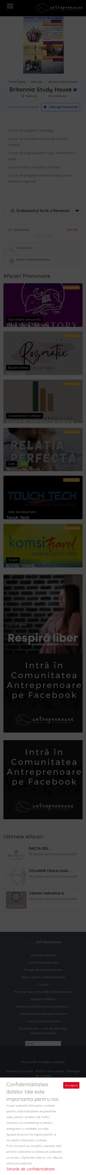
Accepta (71, 1085)
